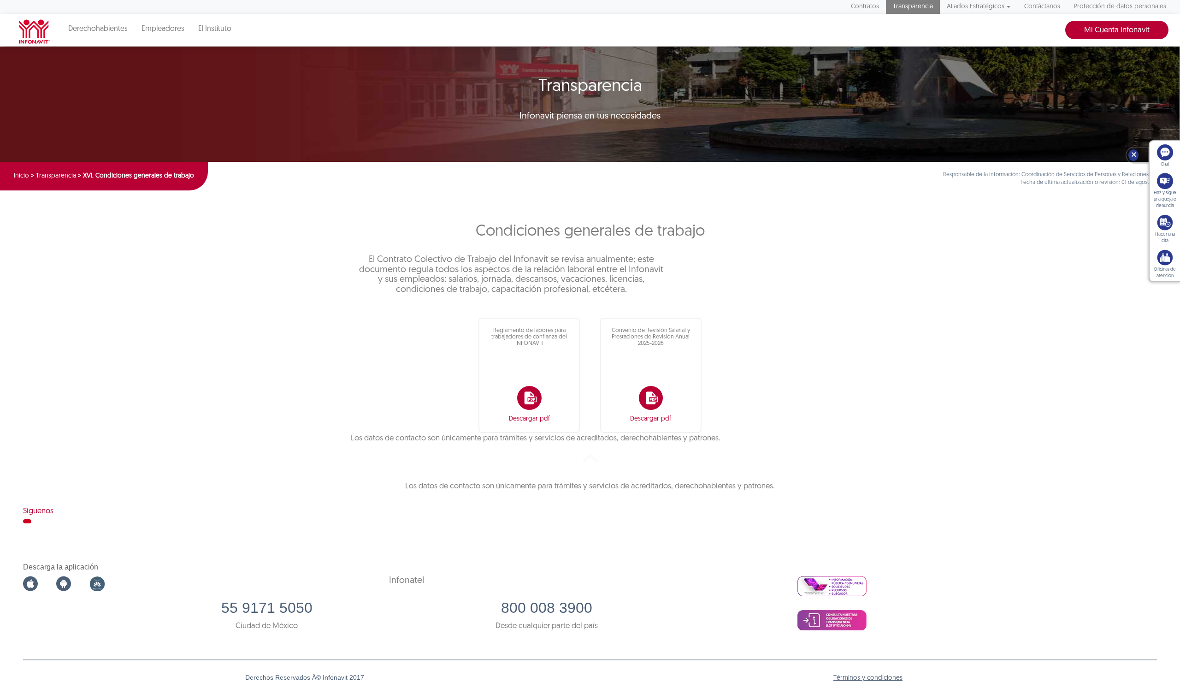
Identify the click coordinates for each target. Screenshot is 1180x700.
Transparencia (913, 6)
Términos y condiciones (868, 678)
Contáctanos (1042, 6)
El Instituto (214, 29)
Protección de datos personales (1120, 6)
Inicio (21, 175)
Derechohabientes (98, 29)
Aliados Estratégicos (975, 6)
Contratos (865, 6)
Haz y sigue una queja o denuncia (1165, 199)
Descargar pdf (529, 418)
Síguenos (38, 511)
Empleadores (163, 29)
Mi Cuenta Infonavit (1117, 30)
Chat (1165, 164)
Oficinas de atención (1165, 272)
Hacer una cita (1165, 237)
